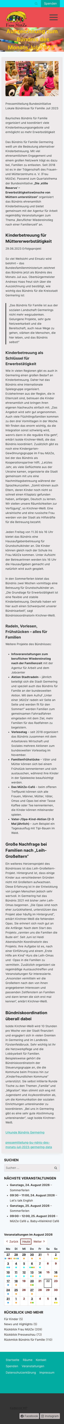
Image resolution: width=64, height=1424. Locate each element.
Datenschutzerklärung (21, 1372)
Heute (26, 1241)
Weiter (37, 1241)
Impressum (46, 1372)
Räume (27, 1360)
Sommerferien (19, 1190)
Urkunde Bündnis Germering (24, 1132)
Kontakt (41, 1360)
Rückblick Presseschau (19, 1334)
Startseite (12, 1360)
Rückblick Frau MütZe (19, 1329)
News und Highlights (18, 1324)
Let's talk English (21, 1200)
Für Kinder (11, 1319)
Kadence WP (18, 1408)
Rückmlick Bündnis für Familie (24, 1339)
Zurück (13, 1241)
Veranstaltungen (33, 1366)
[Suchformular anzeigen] (36, 4)
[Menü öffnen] (53, 17)
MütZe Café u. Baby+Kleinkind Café (34, 1221)
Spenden (50, 3)
